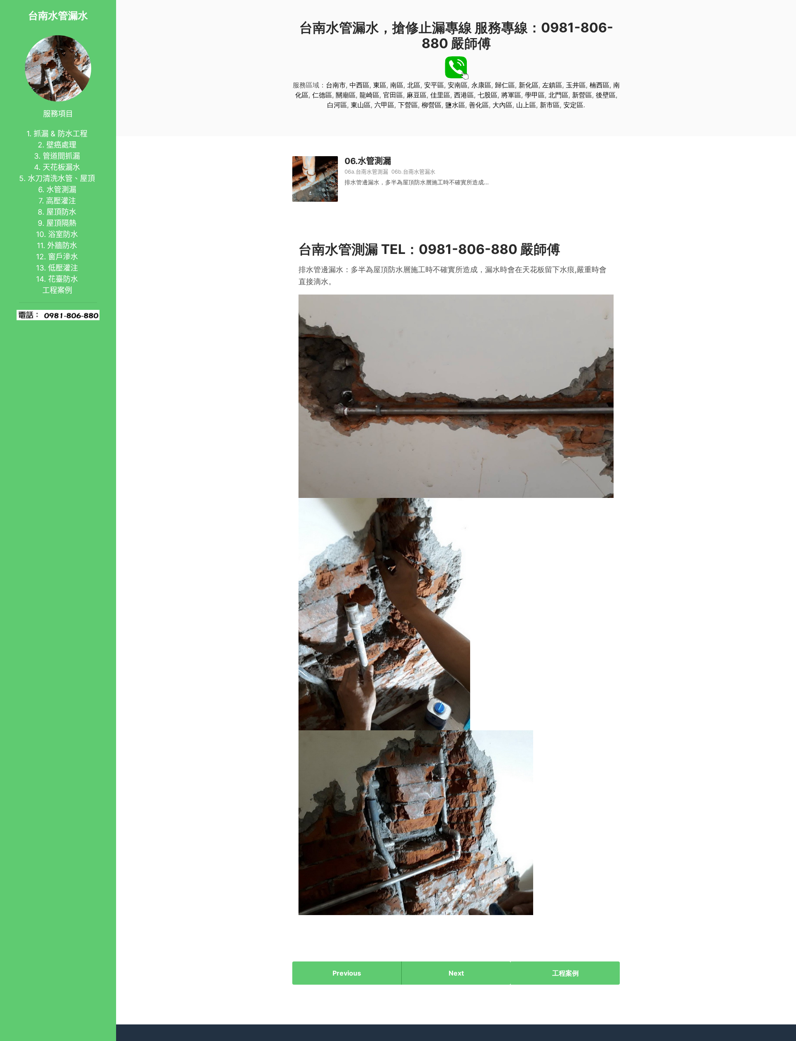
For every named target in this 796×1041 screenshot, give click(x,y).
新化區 (529, 85)
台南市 (336, 85)
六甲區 (384, 105)
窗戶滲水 (63, 256)
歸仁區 (505, 85)
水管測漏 (61, 189)
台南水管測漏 (372, 171)
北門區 (558, 95)
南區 (396, 85)
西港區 (464, 95)
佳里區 (440, 95)
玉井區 (576, 85)
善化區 (479, 105)
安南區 (458, 85)
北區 (413, 85)
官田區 (393, 95)
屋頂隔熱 (61, 223)
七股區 (488, 95)
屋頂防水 (61, 212)
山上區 (526, 105)
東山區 (361, 105)
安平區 (434, 85)
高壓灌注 (61, 200)
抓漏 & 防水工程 (60, 133)
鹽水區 (455, 105)
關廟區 (346, 95)
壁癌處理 (61, 144)
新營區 (582, 95)
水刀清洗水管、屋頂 (61, 178)
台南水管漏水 (58, 16)
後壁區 (606, 95)
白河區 (337, 105)
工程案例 (57, 290)
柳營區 (432, 105)
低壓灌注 (63, 267)
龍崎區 (369, 95)
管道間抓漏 (61, 156)
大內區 (502, 105)
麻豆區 (417, 95)
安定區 (573, 105)
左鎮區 (552, 85)
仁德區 (322, 95)
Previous (346, 973)
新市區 (550, 105)
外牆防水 (62, 245)
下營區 (408, 105)
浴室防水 (63, 234)
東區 (379, 85)
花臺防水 (63, 279)
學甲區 (535, 95)
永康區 (481, 85)
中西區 (359, 85)
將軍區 (511, 95)
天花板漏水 (61, 167)
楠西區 (599, 85)
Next (456, 973)
